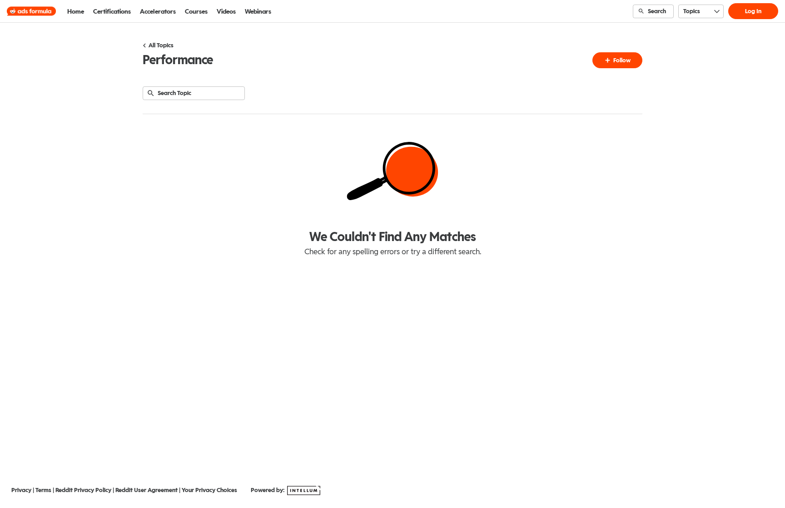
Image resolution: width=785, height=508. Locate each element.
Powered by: (268, 490)
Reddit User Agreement (146, 490)
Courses (196, 11)
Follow (621, 60)
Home (75, 11)
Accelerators (158, 11)
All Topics (161, 45)
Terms (43, 490)
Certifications (112, 11)
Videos (226, 11)
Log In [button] (753, 11)
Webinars (258, 11)
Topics (691, 11)
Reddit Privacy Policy (83, 490)
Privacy (21, 490)
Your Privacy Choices (209, 490)
